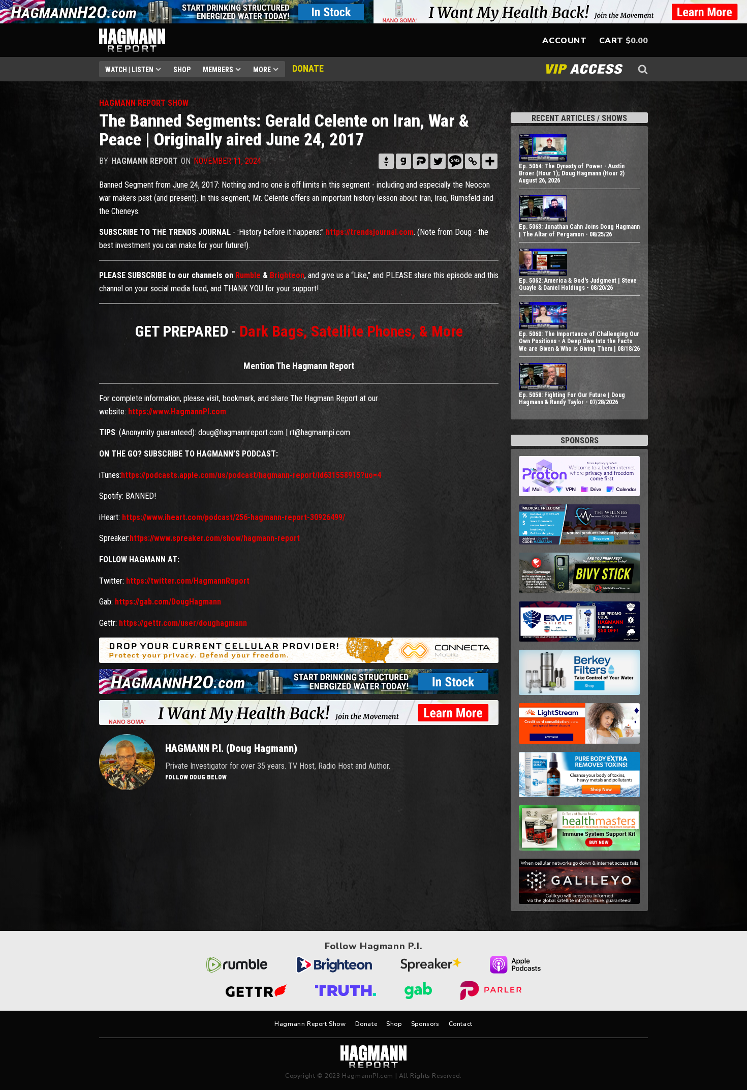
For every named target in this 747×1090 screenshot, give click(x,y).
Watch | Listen (129, 70)
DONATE (308, 68)
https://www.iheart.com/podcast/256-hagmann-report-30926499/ (233, 517)
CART (611, 40)
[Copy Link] (472, 161)
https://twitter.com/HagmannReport (188, 581)
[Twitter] (438, 161)
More (262, 70)
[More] (489, 161)
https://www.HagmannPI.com (177, 411)
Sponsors (425, 1024)
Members (218, 70)
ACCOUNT (564, 40)
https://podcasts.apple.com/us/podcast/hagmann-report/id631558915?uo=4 (251, 475)
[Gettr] (386, 161)
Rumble (248, 275)
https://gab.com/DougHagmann (168, 602)
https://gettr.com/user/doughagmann (183, 623)
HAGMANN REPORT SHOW (144, 103)
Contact (461, 1024)
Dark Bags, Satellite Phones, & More (351, 331)
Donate (366, 1024)
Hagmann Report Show (310, 1024)
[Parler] (420, 161)
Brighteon (287, 275)
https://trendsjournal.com (370, 232)
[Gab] (403, 161)
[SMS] (455, 161)
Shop (182, 70)
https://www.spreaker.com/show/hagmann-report (215, 538)
